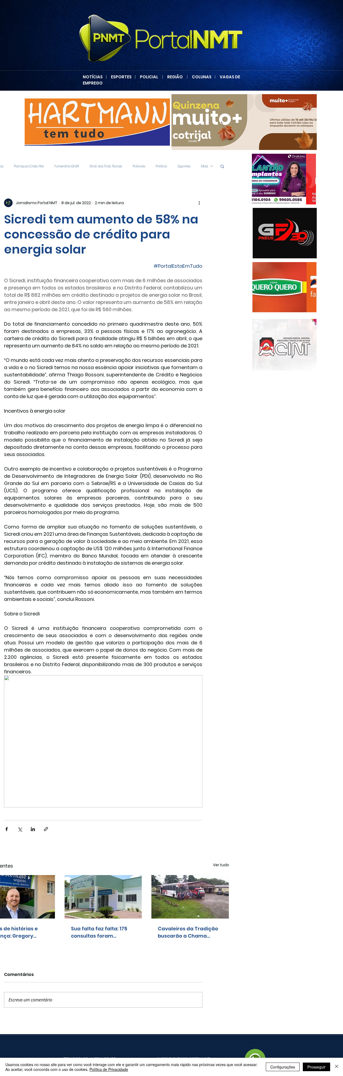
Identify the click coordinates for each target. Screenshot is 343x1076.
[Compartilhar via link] (46, 829)
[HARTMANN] (76, 122)
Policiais (139, 166)
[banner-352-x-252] (284, 287)
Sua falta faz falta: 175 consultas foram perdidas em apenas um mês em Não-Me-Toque (102, 932)
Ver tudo (221, 865)
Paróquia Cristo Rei (29, 166)
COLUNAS (203, 77)
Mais (204, 166)
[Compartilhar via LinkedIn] (32, 829)
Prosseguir (316, 1067)
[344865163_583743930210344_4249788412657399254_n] (285, 233)
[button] (222, 166)
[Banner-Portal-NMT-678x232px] (223, 122)
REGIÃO (175, 77)
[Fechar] (336, 1067)
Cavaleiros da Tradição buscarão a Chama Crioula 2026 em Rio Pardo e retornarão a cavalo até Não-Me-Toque (188, 932)
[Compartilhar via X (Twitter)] (19, 829)
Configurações (282, 1067)
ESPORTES (123, 77)
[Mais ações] (199, 203)
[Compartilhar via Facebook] (6, 829)
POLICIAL (149, 77)
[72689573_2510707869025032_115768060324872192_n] (284, 344)
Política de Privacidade (109, 1069)
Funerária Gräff (66, 166)
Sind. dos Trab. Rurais (106, 166)
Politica (161, 166)
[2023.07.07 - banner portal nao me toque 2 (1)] (284, 179)
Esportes (184, 166)
